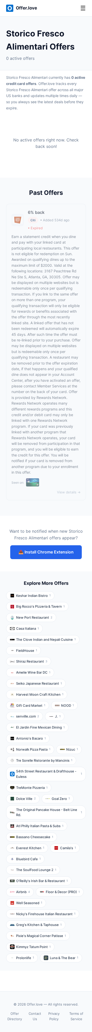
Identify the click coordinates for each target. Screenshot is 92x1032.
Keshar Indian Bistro (33, 596)
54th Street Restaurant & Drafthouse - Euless (49, 774)
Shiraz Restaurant (31, 661)
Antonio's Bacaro (31, 738)
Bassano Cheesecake (34, 837)
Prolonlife (25, 958)
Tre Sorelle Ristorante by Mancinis (44, 760)
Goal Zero (61, 799)
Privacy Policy (54, 1016)
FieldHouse (26, 650)
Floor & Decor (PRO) (63, 892)
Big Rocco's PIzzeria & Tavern (40, 606)
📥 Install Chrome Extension (46, 552)
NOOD (67, 705)
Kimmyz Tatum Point (33, 947)
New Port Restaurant (34, 617)
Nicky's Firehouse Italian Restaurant (45, 914)
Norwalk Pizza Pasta (33, 749)
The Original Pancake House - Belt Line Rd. (49, 812)
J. (58, 716)
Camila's (68, 848)
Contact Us (35, 1016)
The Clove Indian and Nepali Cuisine (46, 639)
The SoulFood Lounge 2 (36, 870)
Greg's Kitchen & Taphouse (39, 925)
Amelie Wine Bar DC (33, 672)
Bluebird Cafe (28, 859)
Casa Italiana (27, 628)
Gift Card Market (30, 705)
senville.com (27, 716)
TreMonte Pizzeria (32, 788)
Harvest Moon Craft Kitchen (39, 694)
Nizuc (72, 749)
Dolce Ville (26, 799)
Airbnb (23, 892)
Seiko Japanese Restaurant (39, 683)
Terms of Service (76, 1016)
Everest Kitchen (30, 848)
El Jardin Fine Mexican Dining (40, 727)
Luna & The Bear (64, 958)
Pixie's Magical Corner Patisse (41, 936)
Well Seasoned (29, 903)
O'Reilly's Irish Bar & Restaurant (42, 881)
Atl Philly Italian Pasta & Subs (39, 826)
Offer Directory (14, 1016)
